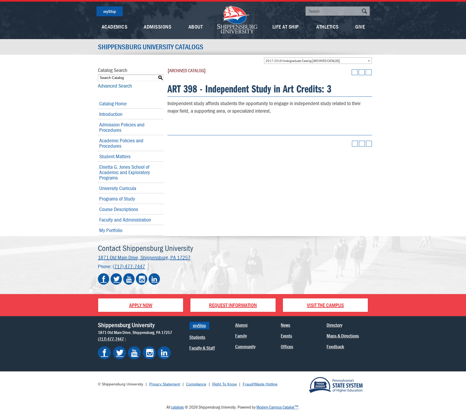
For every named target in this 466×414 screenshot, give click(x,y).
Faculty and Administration (125, 219)
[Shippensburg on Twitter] (119, 352)
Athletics (327, 26)
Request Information (233, 305)
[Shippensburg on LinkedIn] (164, 352)
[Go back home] (237, 19)
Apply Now (140, 305)
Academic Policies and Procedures (121, 143)
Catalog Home (113, 103)
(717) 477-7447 (129, 266)
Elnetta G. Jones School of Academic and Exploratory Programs (124, 172)
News (285, 325)
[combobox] (318, 60)
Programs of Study (117, 198)
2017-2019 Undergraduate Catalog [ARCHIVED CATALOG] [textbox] (303, 60)
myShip (109, 11)
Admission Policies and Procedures (122, 127)
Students (197, 337)
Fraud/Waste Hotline (260, 384)
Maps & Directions (343, 336)
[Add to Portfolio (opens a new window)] (355, 72)
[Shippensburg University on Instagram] (141, 279)
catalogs (177, 407)
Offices (287, 346)
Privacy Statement (164, 384)
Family (241, 336)
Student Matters (115, 156)
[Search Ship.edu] (364, 12)
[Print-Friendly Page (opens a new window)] (362, 72)
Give (360, 26)
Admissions (157, 26)
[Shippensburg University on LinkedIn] (154, 279)
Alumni (241, 325)
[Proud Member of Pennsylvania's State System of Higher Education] (336, 384)
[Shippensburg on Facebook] (104, 352)
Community (245, 346)
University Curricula (117, 188)
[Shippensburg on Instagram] (149, 352)
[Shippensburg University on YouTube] (129, 279)
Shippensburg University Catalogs (150, 47)
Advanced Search (115, 85)
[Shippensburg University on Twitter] (116, 279)
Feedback (335, 346)
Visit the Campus (325, 305)
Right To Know (224, 384)
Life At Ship (285, 26)
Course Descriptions (118, 209)
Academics (115, 26)
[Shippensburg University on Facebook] (103, 279)
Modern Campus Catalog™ (277, 407)
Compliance (196, 384)
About (196, 26)
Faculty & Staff (202, 348)
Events (286, 336)
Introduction (110, 114)
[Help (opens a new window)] (369, 72)
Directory (334, 325)
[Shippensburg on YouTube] (134, 352)
